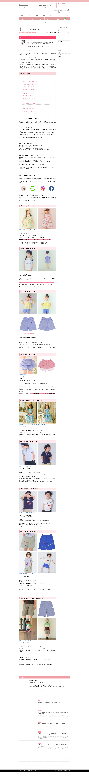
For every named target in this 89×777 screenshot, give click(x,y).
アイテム (31, 19)
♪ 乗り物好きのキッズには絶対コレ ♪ (28, 108)
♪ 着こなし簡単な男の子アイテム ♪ (28, 106)
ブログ (35, 770)
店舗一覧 (58, 15)
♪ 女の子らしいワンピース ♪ (27, 93)
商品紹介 (59, 50)
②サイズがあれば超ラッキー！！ (29, 84)
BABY (37, 15)
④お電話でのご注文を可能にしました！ (30, 89)
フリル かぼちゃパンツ (23, 374)
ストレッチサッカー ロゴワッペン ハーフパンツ (28, 640)
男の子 (59, 34)
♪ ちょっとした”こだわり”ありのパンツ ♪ (29, 111)
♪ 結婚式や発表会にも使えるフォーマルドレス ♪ (30, 103)
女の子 (59, 32)
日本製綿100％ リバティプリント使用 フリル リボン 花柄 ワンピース (32, 424)
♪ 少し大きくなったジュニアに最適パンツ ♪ (30, 113)
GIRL (22, 15)
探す (40, 19)
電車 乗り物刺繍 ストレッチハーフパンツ (27, 573)
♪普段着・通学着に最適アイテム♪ (28, 95)
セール (59, 43)
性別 (23, 19)
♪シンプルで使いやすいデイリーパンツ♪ (29, 98)
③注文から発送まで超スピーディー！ (30, 86)
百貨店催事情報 (30, 770)
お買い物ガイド (63, 15)
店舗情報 (59, 54)
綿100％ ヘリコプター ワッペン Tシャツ (27, 512)
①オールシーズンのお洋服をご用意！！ (30, 81)
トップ (21, 770)
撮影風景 (59, 56)
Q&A (67, 15)
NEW (44, 15)
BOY (29, 15)
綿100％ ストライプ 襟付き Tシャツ (26, 466)
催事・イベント (61, 48)
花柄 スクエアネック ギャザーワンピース (27, 229)
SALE (51, 15)
